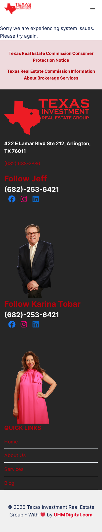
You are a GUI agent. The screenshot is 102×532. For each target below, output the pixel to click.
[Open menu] (92, 8)
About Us (15, 455)
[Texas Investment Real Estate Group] (17, 8)
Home (11, 442)
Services (14, 469)
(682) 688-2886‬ (22, 163)
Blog (9, 483)
